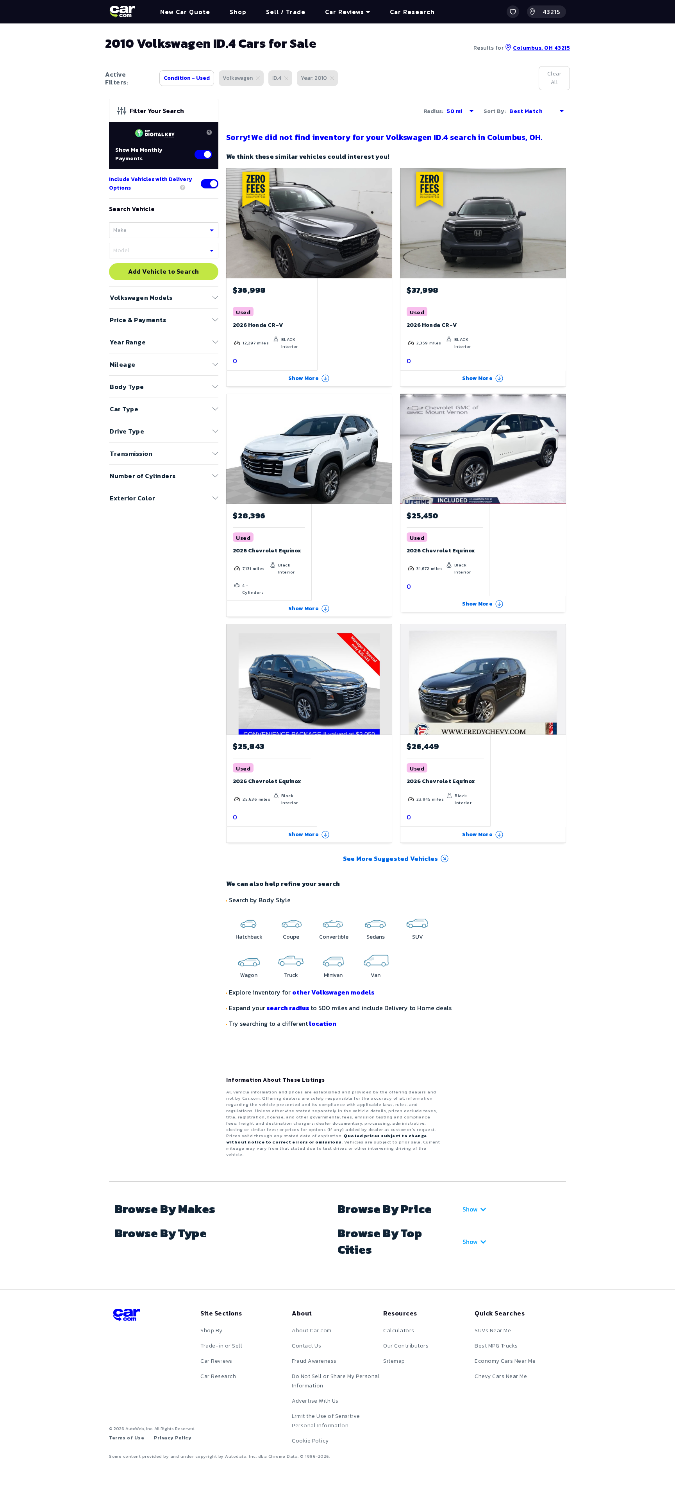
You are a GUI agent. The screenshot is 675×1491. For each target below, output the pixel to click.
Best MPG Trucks (496, 1346)
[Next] (386, 222)
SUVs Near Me (493, 1330)
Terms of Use (126, 1437)
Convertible (333, 937)
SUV (417, 937)
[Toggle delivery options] (209, 183)
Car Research (218, 1376)
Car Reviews (216, 1361)
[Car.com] (122, 12)
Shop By (211, 1330)
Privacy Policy (172, 1437)
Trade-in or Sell (221, 1346)
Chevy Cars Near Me (501, 1376)
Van (375, 975)
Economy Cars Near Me (505, 1361)
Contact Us (306, 1346)
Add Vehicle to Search (163, 271)
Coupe (291, 937)
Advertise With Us (315, 1401)
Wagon (248, 975)
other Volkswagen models (333, 992)
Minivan (333, 975)
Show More (303, 378)
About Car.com (312, 1330)
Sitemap (394, 1361)
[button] (513, 11)
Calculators (398, 1330)
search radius (287, 1008)
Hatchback (249, 937)
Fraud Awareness (314, 1361)
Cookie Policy (310, 1441)
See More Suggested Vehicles (390, 858)
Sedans (375, 937)
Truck (291, 975)
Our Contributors (406, 1346)
